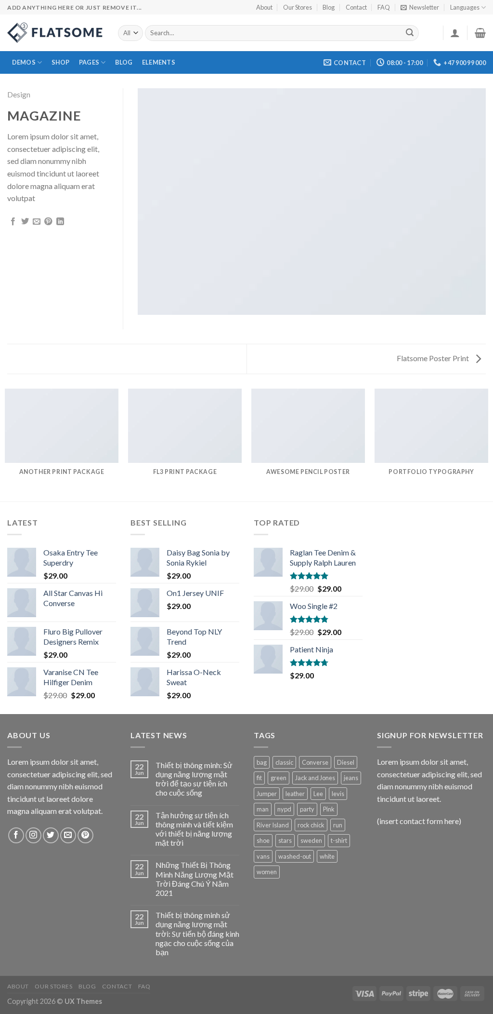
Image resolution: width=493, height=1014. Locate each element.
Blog (329, 7)
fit (259, 778)
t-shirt (339, 840)
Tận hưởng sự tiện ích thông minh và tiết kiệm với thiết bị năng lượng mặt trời (194, 829)
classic (284, 762)
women (267, 872)
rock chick (311, 825)
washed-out (294, 856)
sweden (311, 840)
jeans (351, 778)
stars (285, 840)
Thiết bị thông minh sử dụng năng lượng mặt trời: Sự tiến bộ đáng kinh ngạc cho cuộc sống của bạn (197, 933)
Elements (158, 62)
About (264, 7)
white (327, 856)
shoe (263, 840)
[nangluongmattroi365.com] (55, 33)
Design (18, 94)
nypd (284, 809)
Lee (318, 794)
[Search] (410, 33)
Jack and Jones (315, 778)
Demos (24, 62)
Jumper (267, 794)
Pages (89, 62)
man (263, 809)
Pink (329, 809)
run (337, 825)
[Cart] (480, 32)
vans (263, 856)
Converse (315, 762)
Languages (465, 7)
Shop (61, 62)
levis (338, 794)
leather (295, 794)
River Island (273, 825)
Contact (356, 7)
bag (262, 762)
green (278, 778)
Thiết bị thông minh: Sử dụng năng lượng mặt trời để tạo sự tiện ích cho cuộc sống (194, 779)
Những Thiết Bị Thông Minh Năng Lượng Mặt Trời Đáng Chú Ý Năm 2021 (195, 878)
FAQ (383, 7)
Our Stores (297, 7)
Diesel (345, 762)
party (307, 809)
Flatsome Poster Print (433, 358)
